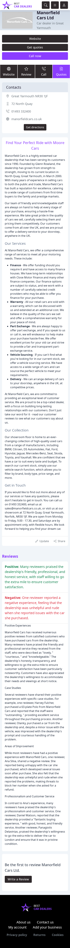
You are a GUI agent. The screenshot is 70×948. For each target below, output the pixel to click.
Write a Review (18, 879)
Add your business (47, 927)
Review (26, 74)
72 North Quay (21, 104)
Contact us (45, 922)
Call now (35, 56)
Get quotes (35, 47)
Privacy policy (17, 935)
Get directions (35, 127)
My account (17, 927)
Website (35, 39)
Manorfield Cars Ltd (48, 15)
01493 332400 (21, 111)
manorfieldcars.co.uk (26, 119)
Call (43, 74)
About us (23, 922)
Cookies (58, 935)
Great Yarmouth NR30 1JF (29, 96)
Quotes (61, 74)
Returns (39, 935)
